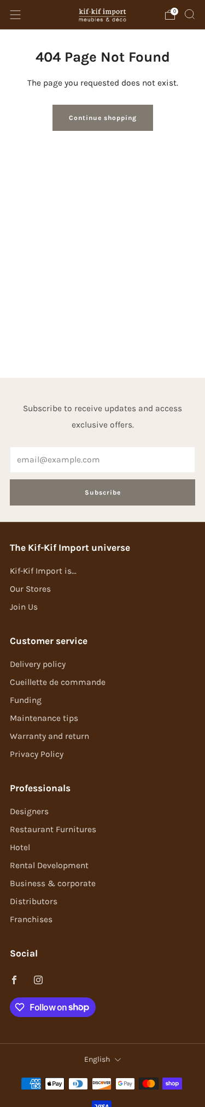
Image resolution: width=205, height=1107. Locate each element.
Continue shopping (103, 118)
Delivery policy (38, 664)
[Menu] (15, 14)
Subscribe (103, 492)
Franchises (31, 919)
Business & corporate (53, 883)
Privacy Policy (36, 754)
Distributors (33, 901)
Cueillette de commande (58, 682)
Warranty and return (49, 736)
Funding (26, 700)
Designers (29, 811)
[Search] (189, 14)
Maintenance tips (44, 718)
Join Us (24, 607)
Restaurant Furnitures (53, 829)
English (97, 1059)
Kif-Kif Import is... (43, 571)
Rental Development (49, 865)
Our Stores (30, 589)
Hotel (20, 847)
